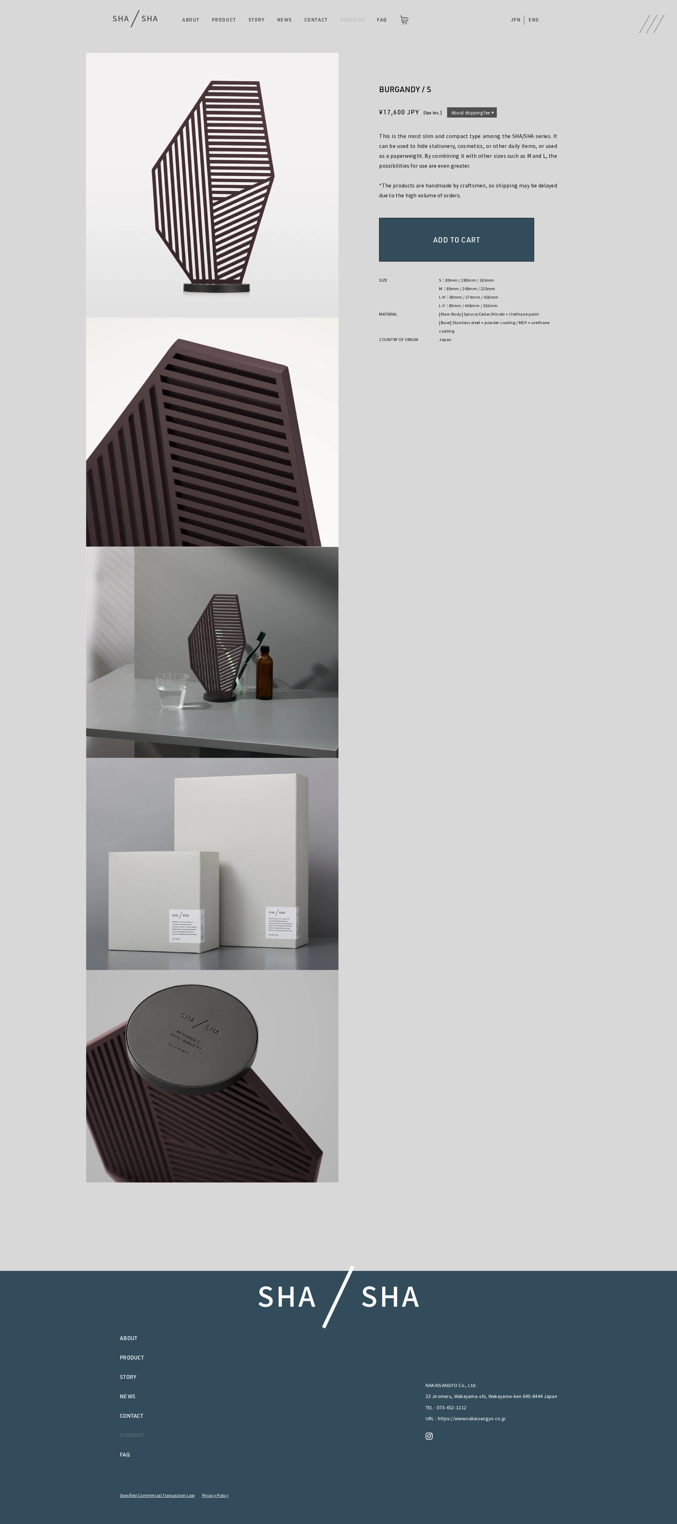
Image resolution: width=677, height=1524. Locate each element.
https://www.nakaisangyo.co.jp (472, 1418)
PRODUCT (224, 20)
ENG (534, 20)
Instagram (431, 1436)
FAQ (382, 20)
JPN (516, 20)
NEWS (284, 20)
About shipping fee (470, 112)
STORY (257, 20)
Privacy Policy (215, 1495)
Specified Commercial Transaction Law (157, 1495)
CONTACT (316, 20)
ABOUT (191, 20)
